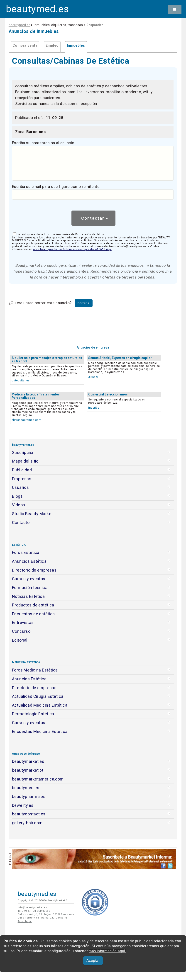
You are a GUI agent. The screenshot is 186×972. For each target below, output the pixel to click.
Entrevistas (23, 622)
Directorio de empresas (34, 570)
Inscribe (93, 407)
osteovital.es (21, 380)
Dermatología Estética (33, 713)
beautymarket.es (28, 761)
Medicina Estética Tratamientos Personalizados (36, 396)
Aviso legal (25, 921)
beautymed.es (37, 9)
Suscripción (23, 452)
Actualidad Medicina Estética (39, 705)
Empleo (52, 46)
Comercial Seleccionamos (108, 394)
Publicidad (22, 470)
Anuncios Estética (29, 561)
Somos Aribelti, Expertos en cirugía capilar (120, 358)
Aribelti (93, 377)
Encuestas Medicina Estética (40, 731)
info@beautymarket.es (32, 907)
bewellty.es (23, 805)
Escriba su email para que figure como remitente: (56, 186)
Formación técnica (29, 587)
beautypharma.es (29, 796)
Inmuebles (76, 46)
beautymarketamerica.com (38, 779)
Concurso (21, 631)
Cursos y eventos (28, 578)
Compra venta (24, 46)
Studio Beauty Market (32, 513)
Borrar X (83, 303)
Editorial (19, 640)
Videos (18, 504)
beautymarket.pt (28, 770)
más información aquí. (107, 951)
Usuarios (20, 487)
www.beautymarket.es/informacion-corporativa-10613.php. (72, 249)
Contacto (20, 522)
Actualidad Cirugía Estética (38, 696)
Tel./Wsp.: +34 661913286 (34, 910)
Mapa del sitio (25, 461)
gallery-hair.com (27, 822)
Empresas (21, 478)
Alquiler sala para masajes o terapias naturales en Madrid (47, 359)
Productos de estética (33, 605)
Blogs (17, 496)
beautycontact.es (29, 814)
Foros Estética (25, 552)
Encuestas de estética (33, 613)
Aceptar (93, 960)
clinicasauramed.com (26, 420)
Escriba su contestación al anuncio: (43, 143)
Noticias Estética (28, 596)
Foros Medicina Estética (35, 670)
